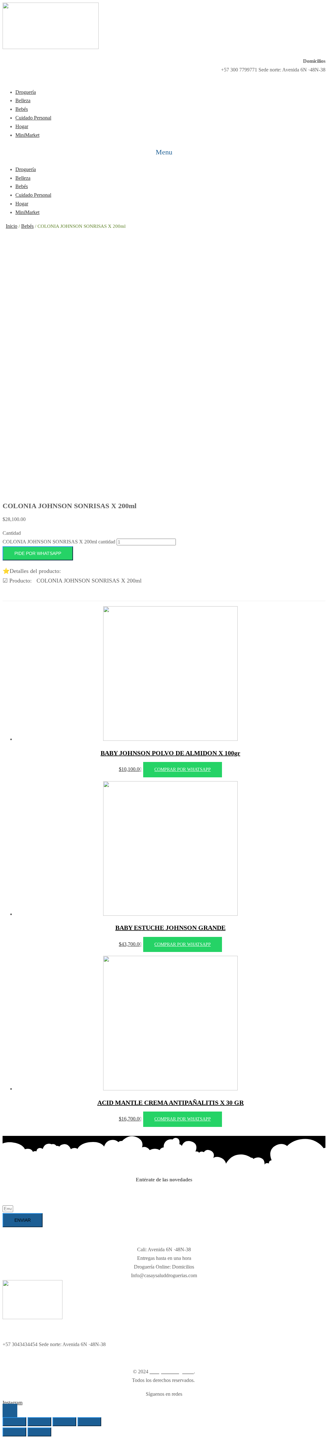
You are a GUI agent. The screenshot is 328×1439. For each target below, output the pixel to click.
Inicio (11, 226)
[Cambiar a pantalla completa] (64, 1421)
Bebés (27, 226)
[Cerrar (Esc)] (14, 1421)
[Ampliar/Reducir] (89, 1421)
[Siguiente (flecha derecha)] (39, 1431)
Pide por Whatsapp (37, 553)
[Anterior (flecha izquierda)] (14, 1431)
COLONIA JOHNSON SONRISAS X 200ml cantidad (59, 541)
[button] (164, 152)
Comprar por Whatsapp (182, 769)
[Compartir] (39, 1421)
